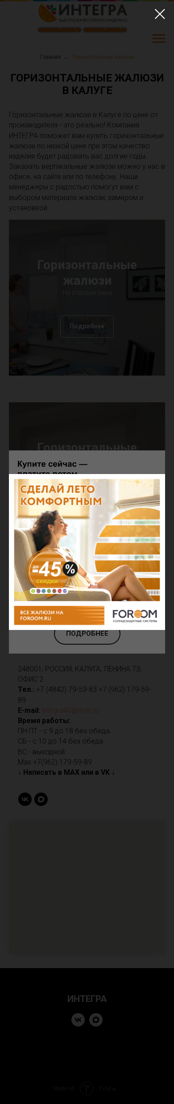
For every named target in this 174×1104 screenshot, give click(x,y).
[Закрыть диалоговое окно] (160, 14)
